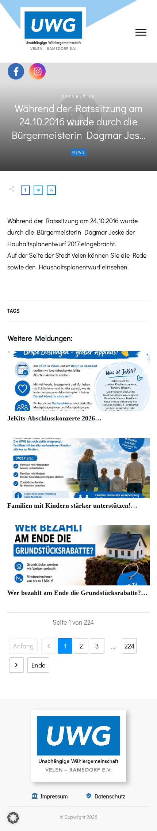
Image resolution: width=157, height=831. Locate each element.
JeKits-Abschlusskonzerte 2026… (78, 390)
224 (129, 645)
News (78, 152)
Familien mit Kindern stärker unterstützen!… (78, 478)
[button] (13, 818)
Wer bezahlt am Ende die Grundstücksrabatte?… (78, 565)
